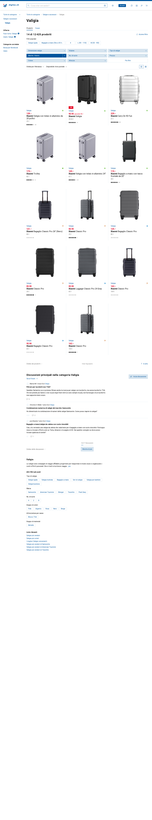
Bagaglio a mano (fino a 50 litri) (53, 43)
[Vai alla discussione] (87, 391)
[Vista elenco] (146, 66)
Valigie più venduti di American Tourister (41, 547)
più (69, 466)
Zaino (5, 51)
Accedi (122, 5)
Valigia (7, 23)
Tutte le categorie (10, 15)
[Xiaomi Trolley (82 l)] (45, 157)
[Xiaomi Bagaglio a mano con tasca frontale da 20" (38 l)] (129, 157)
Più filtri (128, 61)
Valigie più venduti (33, 535)
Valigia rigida (32, 43)
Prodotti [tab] (29, 28)
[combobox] (38, 67)
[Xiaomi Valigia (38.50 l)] (87, 99)
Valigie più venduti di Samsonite (38, 544)
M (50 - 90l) (95, 43)
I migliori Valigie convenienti (36, 541)
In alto (145, 364)
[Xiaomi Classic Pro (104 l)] (129, 272)
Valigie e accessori (10, 19)
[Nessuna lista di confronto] (136, 5)
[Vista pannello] (141, 66)
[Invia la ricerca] (28, 6)
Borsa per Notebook (10, 48)
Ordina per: (30, 67)
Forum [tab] (37, 28)
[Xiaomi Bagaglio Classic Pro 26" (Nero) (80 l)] (45, 214)
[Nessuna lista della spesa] (141, 5)
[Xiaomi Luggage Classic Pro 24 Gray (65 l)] (87, 272)
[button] (63, 110)
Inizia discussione (139, 377)
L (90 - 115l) (82, 43)
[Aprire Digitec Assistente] (131, 5)
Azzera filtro (143, 34)
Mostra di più (87, 449)
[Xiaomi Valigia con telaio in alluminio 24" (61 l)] (87, 157)
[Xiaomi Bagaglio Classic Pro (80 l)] (129, 214)
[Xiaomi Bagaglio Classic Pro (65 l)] (45, 329)
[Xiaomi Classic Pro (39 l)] (87, 214)
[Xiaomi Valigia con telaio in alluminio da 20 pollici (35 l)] (45, 99)
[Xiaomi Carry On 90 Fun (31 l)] (129, 99)
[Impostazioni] (112, 5)
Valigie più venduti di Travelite (37, 550)
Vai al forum (30, 379)
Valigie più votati (32, 538)
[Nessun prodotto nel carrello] (146, 5)
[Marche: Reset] (64, 56)
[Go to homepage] (11, 5)
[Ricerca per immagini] (104, 6)
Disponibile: (50, 67)
